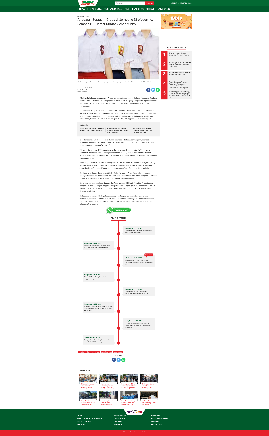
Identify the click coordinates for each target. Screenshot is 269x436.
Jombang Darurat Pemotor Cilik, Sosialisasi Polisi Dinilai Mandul (107, 403)
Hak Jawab (118, 422)
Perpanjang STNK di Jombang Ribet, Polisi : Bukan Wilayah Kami (128, 386)
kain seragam (96, 352)
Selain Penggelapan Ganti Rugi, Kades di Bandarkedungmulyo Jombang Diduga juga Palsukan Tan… (179, 95)
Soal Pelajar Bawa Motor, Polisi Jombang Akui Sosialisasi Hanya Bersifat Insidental (148, 386)
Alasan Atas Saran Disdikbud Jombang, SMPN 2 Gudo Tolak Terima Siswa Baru (143, 130)
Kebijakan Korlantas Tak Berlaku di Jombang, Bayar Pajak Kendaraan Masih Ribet (87, 386)
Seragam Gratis (117, 352)
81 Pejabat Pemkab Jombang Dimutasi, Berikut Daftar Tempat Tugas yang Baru (117, 130)
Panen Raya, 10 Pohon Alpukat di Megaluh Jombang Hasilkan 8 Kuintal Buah (180, 65)
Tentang (80, 415)
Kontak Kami (155, 415)
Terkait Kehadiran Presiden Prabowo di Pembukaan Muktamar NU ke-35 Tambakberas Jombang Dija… (179, 85)
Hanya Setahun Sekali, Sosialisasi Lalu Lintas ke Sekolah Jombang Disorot (88, 403)
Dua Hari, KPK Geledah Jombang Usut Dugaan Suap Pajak (180, 73)
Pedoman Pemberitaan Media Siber (89, 418)
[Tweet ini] (153, 90)
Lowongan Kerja (120, 418)
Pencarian (149, 3)
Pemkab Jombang (106, 352)
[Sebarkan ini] (148, 90)
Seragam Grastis (83, 16)
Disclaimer (118, 425)
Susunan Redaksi (120, 415)
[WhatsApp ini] (158, 90)
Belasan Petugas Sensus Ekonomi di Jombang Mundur (179, 54)
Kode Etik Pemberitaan (159, 418)
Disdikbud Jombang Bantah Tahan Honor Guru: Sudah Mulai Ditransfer (128, 403)
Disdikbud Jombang (84, 352)
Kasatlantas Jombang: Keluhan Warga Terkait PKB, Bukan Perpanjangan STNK (108, 386)
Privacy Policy (156, 425)
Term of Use (81, 425)
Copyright (155, 422)
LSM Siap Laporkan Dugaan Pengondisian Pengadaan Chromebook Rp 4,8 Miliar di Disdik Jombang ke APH (149, 403)
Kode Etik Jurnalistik (84, 422)
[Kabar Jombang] (88, 3)
